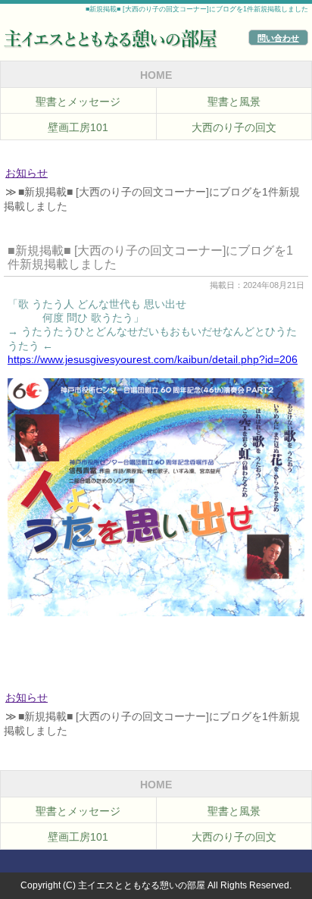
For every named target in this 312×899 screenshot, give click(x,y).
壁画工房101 (78, 127)
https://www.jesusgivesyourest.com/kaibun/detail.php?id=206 (153, 359)
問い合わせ (278, 37)
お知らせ (26, 173)
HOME (156, 75)
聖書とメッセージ (78, 102)
